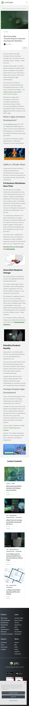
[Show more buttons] (23, 159)
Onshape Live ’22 (13, 124)
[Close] (24, 682)
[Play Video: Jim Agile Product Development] (14, 153)
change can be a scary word (11, 92)
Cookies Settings (13, 700)
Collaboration (17, 32)
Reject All (13, 696)
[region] (13, 693)
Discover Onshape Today (9, 452)
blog (3, 8)
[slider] (14, 159)
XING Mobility (10, 249)
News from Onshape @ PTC (9, 32)
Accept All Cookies (13, 692)
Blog (11, 34)
